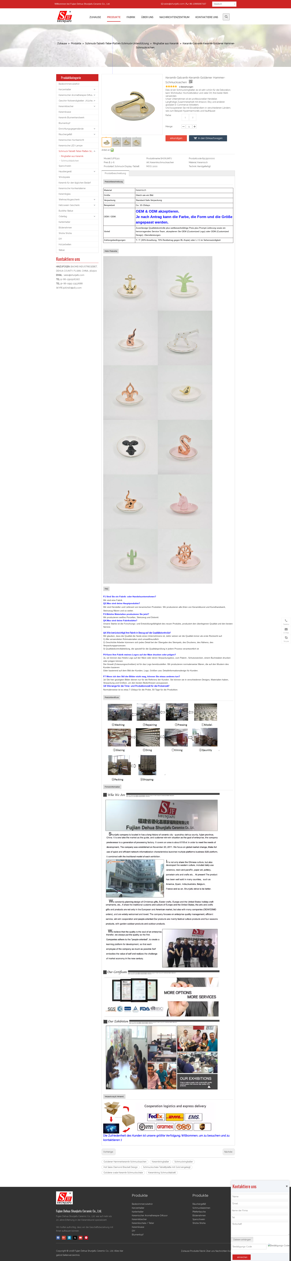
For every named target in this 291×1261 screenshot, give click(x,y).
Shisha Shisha (65, 233)
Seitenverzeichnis (71, 1255)
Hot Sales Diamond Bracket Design (121, 1167)
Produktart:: (109, 166)
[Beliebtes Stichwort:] (226, 16)
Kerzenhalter (65, 89)
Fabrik (202, 1251)
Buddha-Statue (66, 211)
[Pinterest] (86, 1238)
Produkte (194, 1251)
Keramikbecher (66, 106)
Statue (62, 250)
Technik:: (193, 166)
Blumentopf (64, 123)
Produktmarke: (153, 158)
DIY (60, 239)
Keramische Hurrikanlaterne (72, 188)
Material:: (193, 162)
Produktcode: (195, 158)
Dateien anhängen (242, 1239)
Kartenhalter (64, 222)
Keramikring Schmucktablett (162, 1172)
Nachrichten (221, 1251)
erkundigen (176, 138)
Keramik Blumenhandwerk (71, 117)
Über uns (210, 1251)
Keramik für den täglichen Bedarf (75, 183)
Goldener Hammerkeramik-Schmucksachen (125, 1161)
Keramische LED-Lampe (70, 145)
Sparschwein (65, 166)
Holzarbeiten (65, 244)
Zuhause (185, 1251)
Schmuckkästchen (70, 161)
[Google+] (64, 1238)
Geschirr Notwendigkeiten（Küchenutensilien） (78, 100)
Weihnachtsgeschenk (69, 199)
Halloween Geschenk (69, 205)
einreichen (242, 1257)
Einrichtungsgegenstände (71, 129)
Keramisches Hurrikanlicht (71, 140)
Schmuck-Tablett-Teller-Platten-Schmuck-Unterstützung (78, 151)
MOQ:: (149, 166)
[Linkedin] (69, 1238)
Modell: (107, 158)
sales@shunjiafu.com (174, 4)
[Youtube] (80, 1238)
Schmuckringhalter (183, 1161)
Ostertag (63, 216)
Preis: (106, 162)
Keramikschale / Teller (143, 1223)
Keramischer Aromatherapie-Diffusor (76, 95)
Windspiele (64, 177)
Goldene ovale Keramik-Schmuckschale (123, 1172)
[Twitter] (75, 1238)
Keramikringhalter (160, 1161)
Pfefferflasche (199, 1212)
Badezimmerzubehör (69, 84)
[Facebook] (58, 1238)
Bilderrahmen (65, 227)
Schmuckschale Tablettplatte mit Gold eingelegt (166, 1167)
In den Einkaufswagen (210, 138)
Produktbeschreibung (115, 173)
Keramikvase (65, 112)
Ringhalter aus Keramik (72, 156)
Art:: (148, 162)
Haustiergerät (65, 171)
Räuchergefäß (65, 134)
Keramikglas (65, 194)
